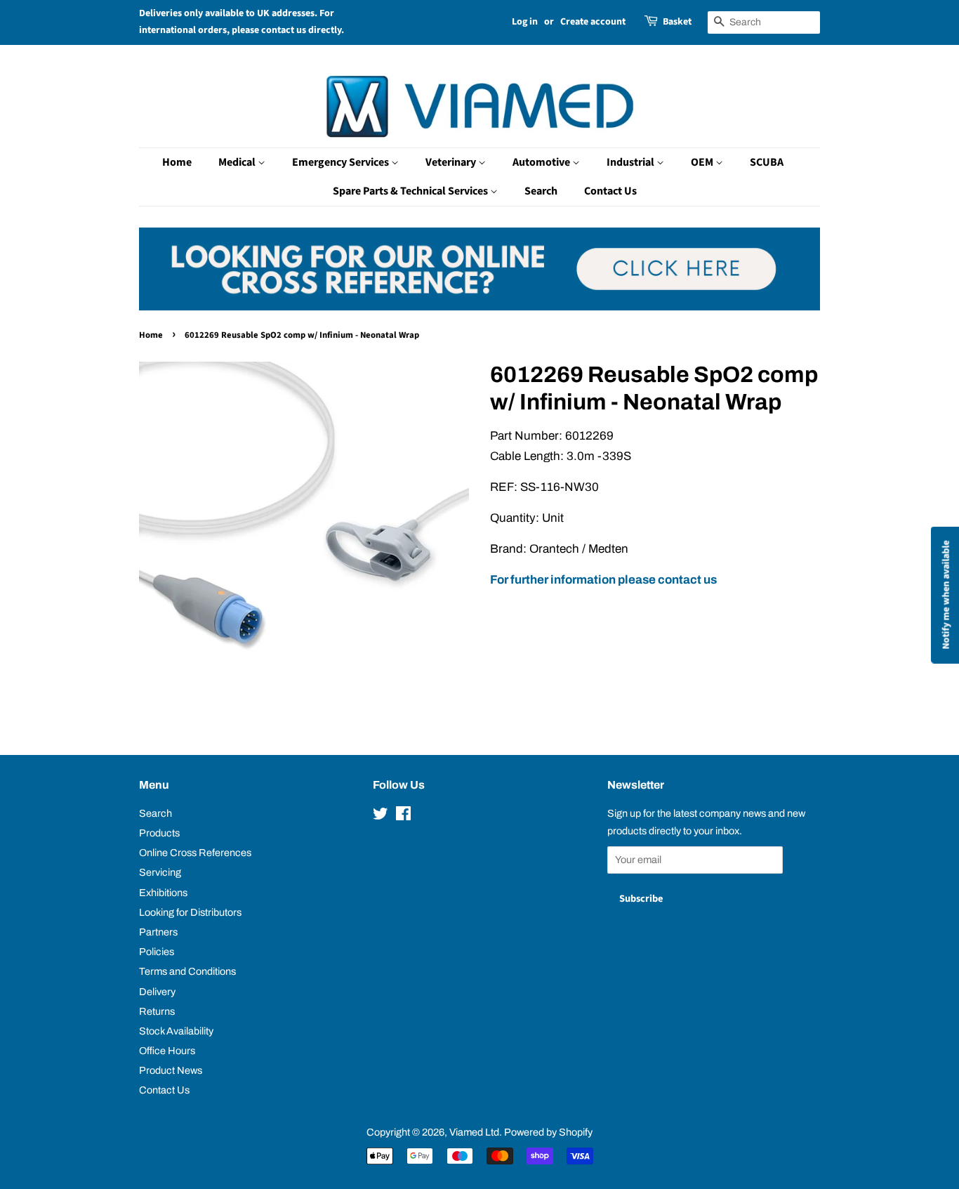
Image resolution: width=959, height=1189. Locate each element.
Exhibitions (163, 892)
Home (177, 162)
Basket (677, 22)
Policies (156, 951)
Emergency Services (341, 162)
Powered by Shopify (548, 1132)
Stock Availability (176, 1031)
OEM (703, 162)
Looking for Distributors (190, 912)
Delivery (157, 991)
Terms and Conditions (187, 971)
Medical (238, 162)
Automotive (542, 162)
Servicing (160, 872)
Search (540, 191)
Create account (593, 22)
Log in (525, 22)
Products (159, 833)
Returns (157, 1011)
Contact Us (610, 191)
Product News (170, 1070)
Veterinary (451, 162)
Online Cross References (195, 852)
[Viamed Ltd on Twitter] (380, 816)
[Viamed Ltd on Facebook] (403, 816)
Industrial (631, 162)
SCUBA (766, 162)
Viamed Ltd (474, 1132)
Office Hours (167, 1050)
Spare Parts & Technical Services (411, 191)
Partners (158, 932)
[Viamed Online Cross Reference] (479, 306)
